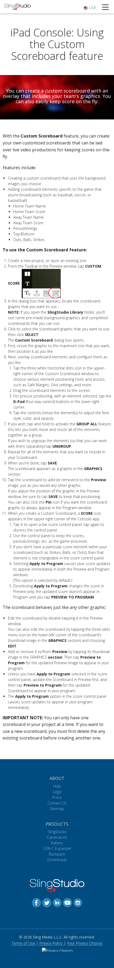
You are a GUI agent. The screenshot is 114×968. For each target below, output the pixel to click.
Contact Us (57, 802)
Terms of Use (23, 943)
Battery (57, 842)
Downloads (57, 859)
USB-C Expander (57, 848)
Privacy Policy (51, 943)
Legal (57, 791)
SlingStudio (57, 831)
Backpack (57, 854)
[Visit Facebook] (36, 902)
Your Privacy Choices (85, 943)
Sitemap (57, 808)
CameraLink (57, 837)
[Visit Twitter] (46, 902)
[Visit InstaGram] (77, 902)
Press (57, 797)
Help (57, 786)
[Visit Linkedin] (57, 902)
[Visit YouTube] (67, 902)
